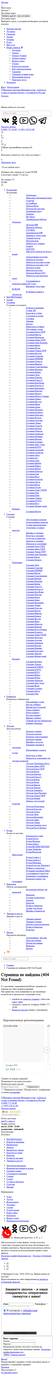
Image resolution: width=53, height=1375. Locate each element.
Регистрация (13, 87)
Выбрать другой (8, 16)
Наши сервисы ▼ (15, 47)
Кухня (9, 830)
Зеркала (10, 1147)
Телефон (41, 1304)
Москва (4, 2)
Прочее (10, 932)
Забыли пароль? (18, 1354)
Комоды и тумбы (14, 1152)
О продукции (13, 1210)
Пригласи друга (19, 79)
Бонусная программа (21, 69)
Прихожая (11, 884)
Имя (6, 1304)
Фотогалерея (12, 1202)
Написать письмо (20, 1010)
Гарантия (11, 34)
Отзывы (10, 39)
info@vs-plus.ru (8, 1121)
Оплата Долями (19, 55)
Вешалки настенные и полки (20, 1168)
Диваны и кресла (14, 913)
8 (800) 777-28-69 (9, 129)
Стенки (10, 1176)
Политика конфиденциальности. (16, 1256)
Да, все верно (23, 16)
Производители (14, 28)
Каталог (5, 96)
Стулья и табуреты (15, 1181)
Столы (10, 1179)
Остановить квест (9, 1372)
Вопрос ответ (13, 1218)
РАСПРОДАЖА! (14, 297)
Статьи (10, 1207)
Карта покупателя (20, 66)
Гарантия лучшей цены (23, 74)
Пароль (6, 1344)
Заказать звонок (8, 126)
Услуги (10, 1199)
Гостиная (11, 302)
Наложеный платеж (21, 77)
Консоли (11, 1155)
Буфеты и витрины (15, 1142)
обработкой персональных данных (20, 1312)
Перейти (5, 1367)
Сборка (15, 63)
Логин (6, 1341)
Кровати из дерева (15, 1150)
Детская (10, 726)
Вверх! (4, 1359)
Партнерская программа (18, 1221)
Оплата (15, 53)
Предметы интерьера (16, 1165)
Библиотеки (12, 1144)
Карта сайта (12, 1212)
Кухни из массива (15, 1158)
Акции (10, 37)
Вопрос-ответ (18, 61)
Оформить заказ (8, 162)
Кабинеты (11, 696)
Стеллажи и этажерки (17, 1173)
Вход (3, 87)
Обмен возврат (19, 58)
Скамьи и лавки (14, 1171)
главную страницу (31, 999)
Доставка (11, 31)
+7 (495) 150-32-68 (25, 129)
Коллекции (12, 190)
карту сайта (17, 1002)
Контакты (11, 82)
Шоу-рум (11, 45)
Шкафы (10, 1187)
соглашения (14, 1092)
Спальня (10, 514)
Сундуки (11, 1184)
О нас (9, 42)
